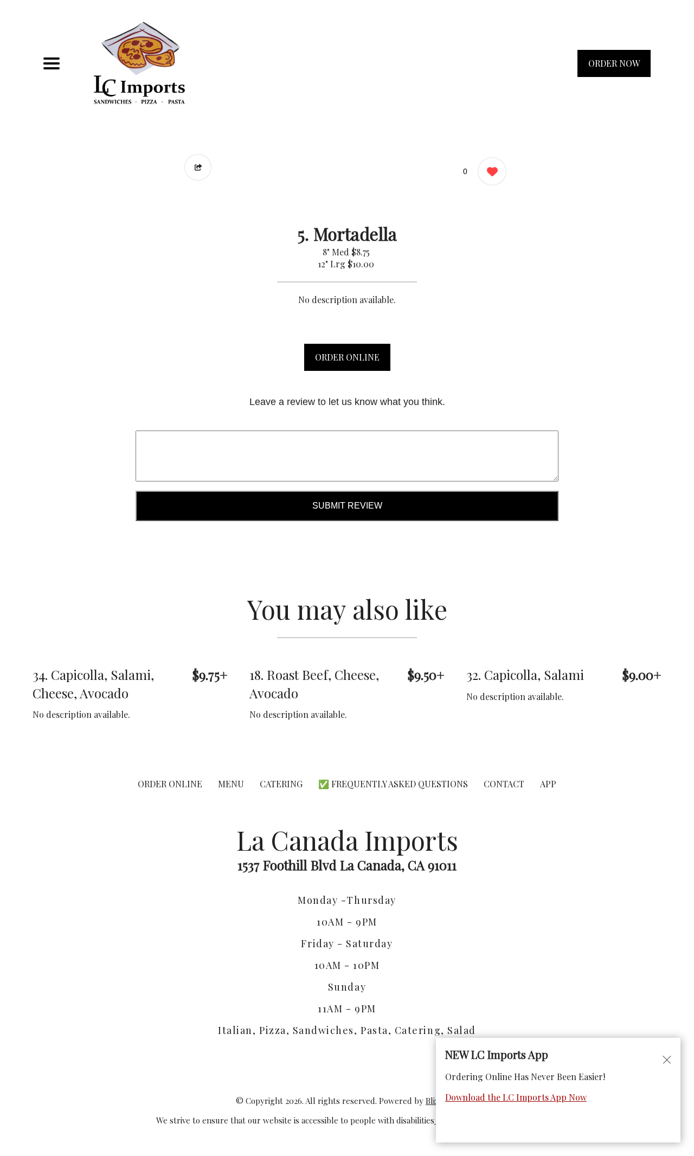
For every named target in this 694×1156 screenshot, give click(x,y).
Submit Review (347, 505)
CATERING (281, 783)
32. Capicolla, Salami (525, 674)
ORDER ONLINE (347, 357)
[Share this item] (197, 167)
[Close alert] (667, 1059)
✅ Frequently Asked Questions (394, 783)
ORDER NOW (614, 63)
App (548, 783)
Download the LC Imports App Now (516, 1097)
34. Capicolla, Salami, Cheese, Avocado (93, 684)
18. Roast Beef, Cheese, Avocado (314, 684)
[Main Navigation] (51, 63)
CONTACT (504, 783)
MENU (231, 783)
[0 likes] (489, 171)
